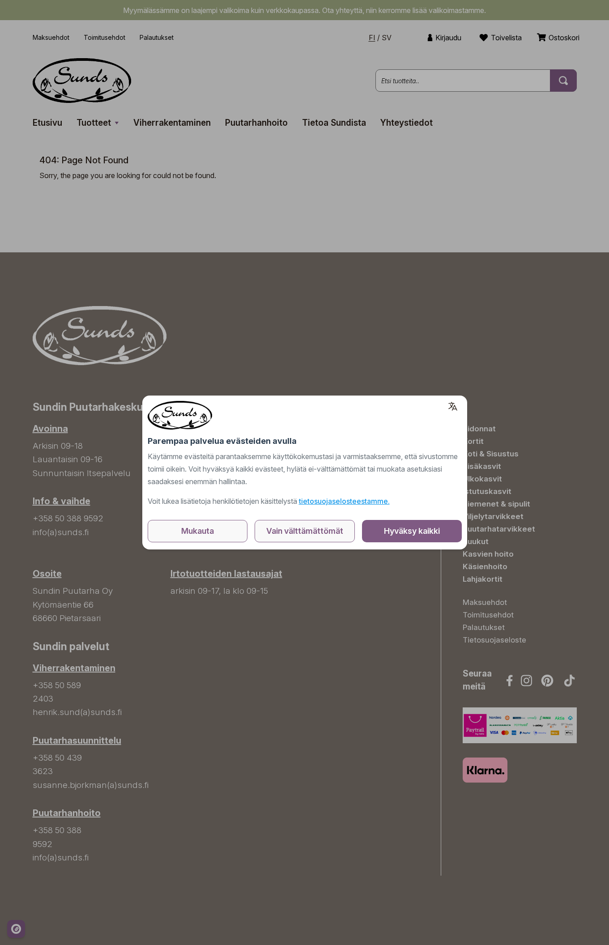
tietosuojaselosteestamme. (344, 501)
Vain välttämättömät (304, 531)
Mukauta (197, 531)
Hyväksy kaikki (412, 531)
